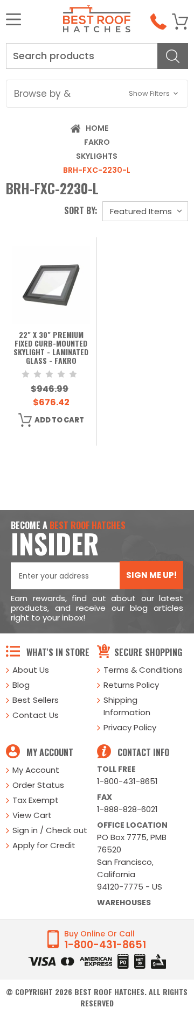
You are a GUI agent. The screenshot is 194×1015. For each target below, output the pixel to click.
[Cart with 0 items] (180, 21)
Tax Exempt (35, 800)
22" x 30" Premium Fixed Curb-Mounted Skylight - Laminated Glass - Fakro (50, 348)
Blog (21, 684)
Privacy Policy (129, 727)
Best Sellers (35, 700)
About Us (30, 669)
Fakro (97, 142)
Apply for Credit (43, 845)
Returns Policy (131, 684)
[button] (97, 94)
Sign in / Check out (49, 830)
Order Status (38, 785)
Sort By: (81, 210)
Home (97, 128)
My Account (35, 770)
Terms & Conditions (143, 669)
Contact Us (35, 715)
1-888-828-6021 (127, 809)
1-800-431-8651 (127, 781)
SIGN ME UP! (151, 575)
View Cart (32, 815)
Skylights (96, 156)
